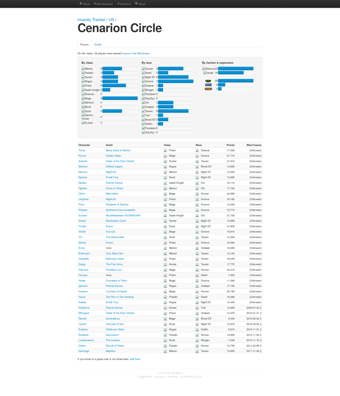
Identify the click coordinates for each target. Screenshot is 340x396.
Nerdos (83, 183)
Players (84, 44)
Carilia (82, 345)
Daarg (82, 264)
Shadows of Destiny (117, 204)
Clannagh (84, 351)
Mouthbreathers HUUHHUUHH (123, 215)
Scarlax (83, 215)
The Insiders (113, 340)
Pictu (81, 204)
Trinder (82, 226)
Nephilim (111, 351)
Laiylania (84, 199)
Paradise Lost (114, 269)
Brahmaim (84, 253)
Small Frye (112, 177)
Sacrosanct (112, 335)
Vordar (82, 231)
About (141, 4)
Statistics (125, 4)
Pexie (82, 150)
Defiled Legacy (114, 166)
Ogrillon (83, 188)
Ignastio (83, 286)
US (111, 19)
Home (86, 4)
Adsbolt (83, 161)
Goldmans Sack (115, 329)
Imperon (83, 291)
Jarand (82, 324)
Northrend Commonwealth (120, 210)
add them (135, 359)
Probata (83, 210)
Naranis (83, 177)
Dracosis (84, 269)
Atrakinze (84, 307)
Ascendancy (113, 318)
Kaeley (82, 302)
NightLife (111, 172)
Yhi (80, 237)
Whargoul (84, 313)
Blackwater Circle (116, 220)
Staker (82, 220)
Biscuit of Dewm (115, 345)
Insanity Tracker (91, 19)
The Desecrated (115, 237)
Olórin (82, 193)
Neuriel (82, 318)
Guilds (98, 44)
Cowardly (84, 258)
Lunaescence (86, 340)
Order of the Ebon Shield (120, 161)
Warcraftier (112, 193)
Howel (82, 280)
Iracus (82, 297)
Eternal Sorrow (114, 183)
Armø (82, 248)
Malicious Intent (115, 258)
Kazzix (82, 155)
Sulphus (83, 329)
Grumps (83, 275)
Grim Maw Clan (114, 253)
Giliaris (82, 242)
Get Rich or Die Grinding (120, 297)
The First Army (114, 264)
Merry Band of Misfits (118, 150)
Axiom (109, 226)
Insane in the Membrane (135, 53)
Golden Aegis (113, 155)
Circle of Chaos (114, 188)
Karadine (84, 335)
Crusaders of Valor (116, 280)
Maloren (83, 166)
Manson (83, 172)
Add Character (104, 4)
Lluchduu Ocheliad (116, 291)
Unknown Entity (115, 324)
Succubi (110, 231)
